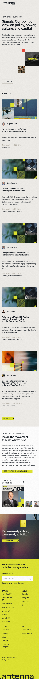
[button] (35, 3)
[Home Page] (8, 3)
